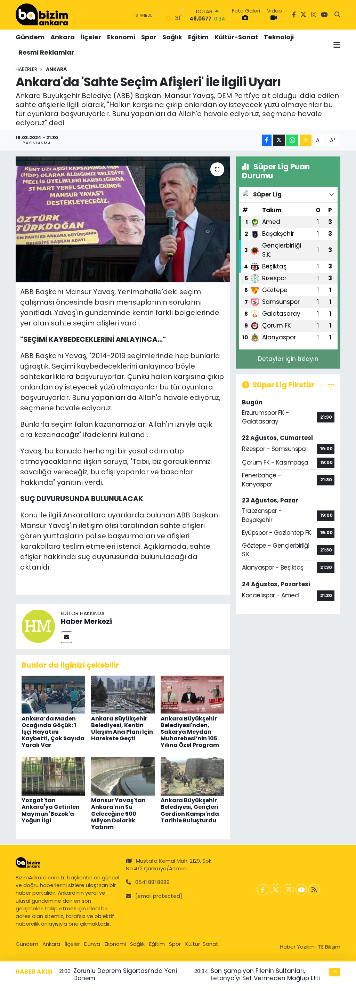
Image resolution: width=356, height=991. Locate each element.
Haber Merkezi (86, 621)
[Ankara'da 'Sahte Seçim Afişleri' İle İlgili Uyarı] (123, 219)
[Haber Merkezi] (38, 625)
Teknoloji (279, 37)
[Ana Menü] (336, 45)
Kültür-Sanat (236, 37)
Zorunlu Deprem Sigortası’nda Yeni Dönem (125, 974)
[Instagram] (288, 889)
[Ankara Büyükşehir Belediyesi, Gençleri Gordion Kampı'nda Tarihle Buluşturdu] (192, 776)
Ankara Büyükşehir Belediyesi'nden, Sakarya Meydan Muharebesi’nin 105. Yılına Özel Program (190, 732)
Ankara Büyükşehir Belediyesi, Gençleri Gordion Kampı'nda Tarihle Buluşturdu (190, 810)
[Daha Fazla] (306, 140)
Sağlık (172, 37)
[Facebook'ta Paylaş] (267, 140)
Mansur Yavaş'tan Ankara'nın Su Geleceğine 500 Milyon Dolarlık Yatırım (118, 813)
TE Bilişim (329, 946)
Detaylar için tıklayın (288, 359)
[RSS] (314, 889)
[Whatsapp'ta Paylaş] (292, 140)
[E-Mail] (66, 637)
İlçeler (91, 37)
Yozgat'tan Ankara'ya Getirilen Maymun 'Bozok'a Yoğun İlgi (51, 810)
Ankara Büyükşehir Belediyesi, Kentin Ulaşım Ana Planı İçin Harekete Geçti (122, 729)
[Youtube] (301, 889)
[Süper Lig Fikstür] (331, 384)
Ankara (62, 37)
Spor (148, 37)
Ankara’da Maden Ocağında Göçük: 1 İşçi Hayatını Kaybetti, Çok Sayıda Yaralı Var (53, 732)
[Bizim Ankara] (42, 14)
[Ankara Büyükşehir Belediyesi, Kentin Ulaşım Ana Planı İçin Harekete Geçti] (123, 694)
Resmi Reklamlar (46, 52)
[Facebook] (262, 889)
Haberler (26, 69)
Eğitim (198, 37)
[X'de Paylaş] (279, 140)
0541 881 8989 (152, 882)
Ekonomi (121, 37)
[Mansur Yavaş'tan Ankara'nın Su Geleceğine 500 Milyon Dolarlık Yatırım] (123, 776)
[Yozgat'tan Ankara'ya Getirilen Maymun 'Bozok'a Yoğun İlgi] (53, 776)
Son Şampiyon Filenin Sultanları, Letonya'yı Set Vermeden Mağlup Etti (265, 974)
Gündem (30, 37)
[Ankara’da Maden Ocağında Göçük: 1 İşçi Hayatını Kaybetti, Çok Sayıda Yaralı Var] (53, 694)
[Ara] (337, 14)
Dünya (92, 944)
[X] (275, 889)
